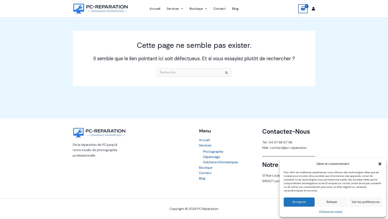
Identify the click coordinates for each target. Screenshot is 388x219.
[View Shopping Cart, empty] (303, 8)
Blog (235, 8)
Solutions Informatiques (220, 162)
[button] (380, 164)
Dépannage (211, 157)
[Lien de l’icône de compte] (313, 9)
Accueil (155, 8)
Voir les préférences (366, 202)
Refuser (332, 202)
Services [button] (173, 8)
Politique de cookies (330, 211)
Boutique (205, 167)
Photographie (213, 151)
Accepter (299, 202)
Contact (219, 8)
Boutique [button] (196, 8)
